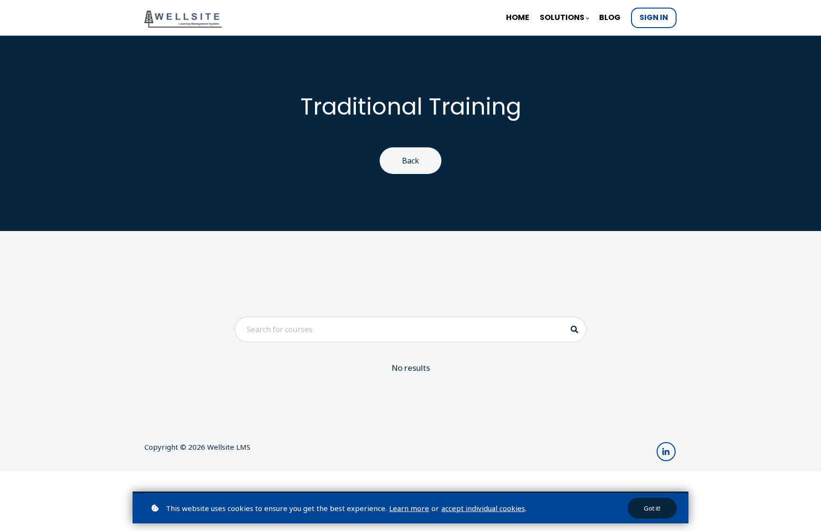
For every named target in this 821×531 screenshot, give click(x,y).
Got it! (652, 508)
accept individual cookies (483, 508)
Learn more (409, 508)
